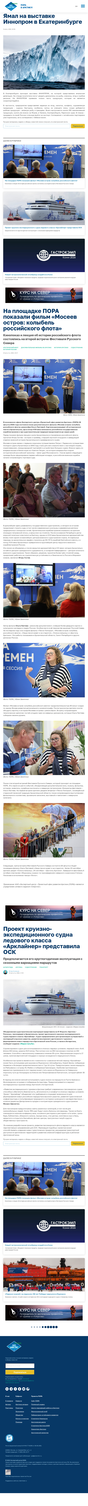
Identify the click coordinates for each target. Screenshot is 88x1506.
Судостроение (77, 347)
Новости (19, 1401)
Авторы (8, 1404)
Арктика (19, 967)
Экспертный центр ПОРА (18, 1460)
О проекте (9, 1401)
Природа (19, 1422)
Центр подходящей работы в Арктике (45, 1408)
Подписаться (78, 126)
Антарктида (8, 967)
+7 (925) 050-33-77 (23, 1452)
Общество (19, 1415)
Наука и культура (22, 1418)
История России (10, 349)
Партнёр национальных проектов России (18, 1476)
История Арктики (61, 347)
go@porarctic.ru (36, 1456)
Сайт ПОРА (35, 1401)
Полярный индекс (38, 1404)
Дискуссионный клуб (39, 1411)
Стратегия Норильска (39, 1418)
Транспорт (43, 967)
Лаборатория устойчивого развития (44, 1415)
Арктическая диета (38, 1422)
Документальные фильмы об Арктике (36, 347)
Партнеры (9, 1408)
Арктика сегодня (22, 1404)
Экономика (20, 1411)
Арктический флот (10, 347)
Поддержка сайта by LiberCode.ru (16, 1481)
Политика (19, 1408)
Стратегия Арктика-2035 (40, 1425)
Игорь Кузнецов (14, 971)
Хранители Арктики (38, 1429)
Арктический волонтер (40, 1433)
